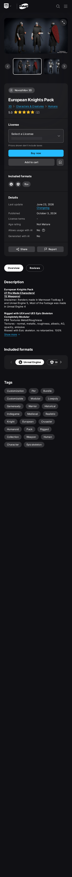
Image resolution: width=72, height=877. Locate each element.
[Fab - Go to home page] (23, 6)
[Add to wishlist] (60, 162)
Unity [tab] (58, 362)
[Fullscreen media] (63, 22)
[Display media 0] (27, 66)
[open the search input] (58, 6)
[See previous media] (7, 66)
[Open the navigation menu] (66, 6)
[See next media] (64, 66)
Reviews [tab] (35, 267)
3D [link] (10, 106)
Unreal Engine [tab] (32, 362)
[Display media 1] (58, 66)
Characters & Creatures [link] (30, 106)
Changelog (43, 207)
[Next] (61, 362)
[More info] (44, 230)
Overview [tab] (14, 267)
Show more (10, 334)
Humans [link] (53, 106)
